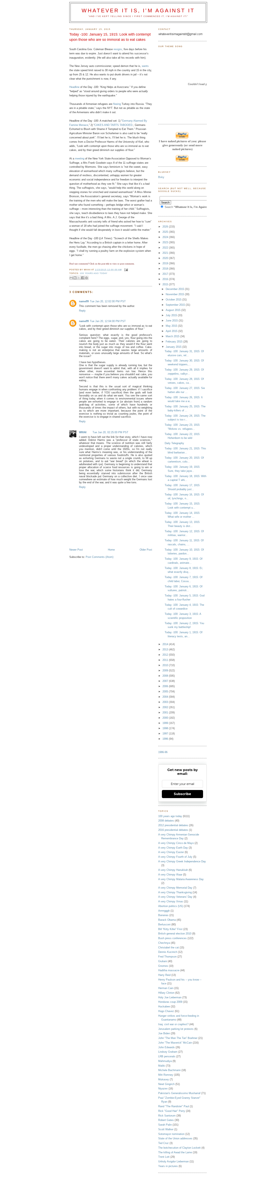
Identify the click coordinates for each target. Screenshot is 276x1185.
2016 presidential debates (173, 829)
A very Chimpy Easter (171, 852)
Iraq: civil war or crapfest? (173, 1024)
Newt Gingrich (166, 1084)
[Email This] (71, 278)
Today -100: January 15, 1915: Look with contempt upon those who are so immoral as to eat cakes (110, 36)
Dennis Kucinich (167, 951)
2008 (165, 675)
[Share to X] (79, 278)
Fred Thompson (167, 956)
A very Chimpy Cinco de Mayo (176, 843)
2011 (165, 659)
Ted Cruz (163, 1143)
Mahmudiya (165, 1061)
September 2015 (176, 304)
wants (145, 65)
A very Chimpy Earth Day (173, 847)
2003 (165, 702)
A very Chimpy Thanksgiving (175, 892)
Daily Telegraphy (174, 443)
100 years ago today (93, 273)
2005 (165, 691)
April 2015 (172, 331)
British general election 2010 (174, 933)
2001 (165, 712)
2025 (165, 231)
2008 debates (166, 820)
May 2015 (172, 325)
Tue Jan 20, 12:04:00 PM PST (108, 321)
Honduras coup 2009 (170, 1001)
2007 (165, 681)
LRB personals (166, 1056)
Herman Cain (165, 988)
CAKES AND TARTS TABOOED (113, 124)
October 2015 (174, 299)
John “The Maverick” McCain (175, 1042)
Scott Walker (165, 1129)
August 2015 (173, 310)
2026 (165, 226)
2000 (165, 717)
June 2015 (172, 320)
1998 (165, 728)
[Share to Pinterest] (86, 278)
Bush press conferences (172, 938)
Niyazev (163, 1088)
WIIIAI (82, 432)
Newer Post (76, 549)
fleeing (117, 103)
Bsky (161, 177)
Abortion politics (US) (170, 906)
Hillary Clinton (166, 992)
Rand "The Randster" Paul (173, 1106)
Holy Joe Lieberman (169, 997)
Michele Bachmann (169, 1070)
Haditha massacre (168, 970)
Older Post (146, 549)
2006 (165, 686)
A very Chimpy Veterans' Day (175, 896)
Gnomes (163, 965)
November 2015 (175, 294)
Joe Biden (164, 1033)
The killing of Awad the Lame (175, 1152)
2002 (165, 707)
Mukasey (163, 1079)
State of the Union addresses (175, 1138)
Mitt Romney (165, 1074)
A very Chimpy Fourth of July (175, 856)
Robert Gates (166, 1120)
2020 (165, 258)
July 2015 (172, 315)
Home (111, 549)
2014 (165, 644)
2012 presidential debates (173, 825)
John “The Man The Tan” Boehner (177, 1038)
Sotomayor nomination (171, 1133)
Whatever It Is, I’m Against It (138, 10)
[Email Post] (125, 270)
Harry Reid (164, 974)
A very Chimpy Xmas (170, 901)
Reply (82, 310)
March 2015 (173, 336)
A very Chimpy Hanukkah (173, 869)
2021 (165, 252)
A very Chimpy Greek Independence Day (182, 861)
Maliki (161, 1065)
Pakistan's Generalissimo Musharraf (179, 1093)
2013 (165, 649)
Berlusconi (164, 924)
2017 (165, 273)
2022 (165, 247)
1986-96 (162, 752)
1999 (165, 723)
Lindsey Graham (167, 1051)
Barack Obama (167, 919)
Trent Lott (164, 1156)
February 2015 (174, 341)
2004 (165, 696)
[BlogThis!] (75, 278)
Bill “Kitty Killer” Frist (170, 929)
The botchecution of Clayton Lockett (179, 1147)
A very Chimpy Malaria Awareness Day (181, 879)
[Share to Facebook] (83, 278)
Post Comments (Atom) (99, 556)
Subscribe (182, 794)
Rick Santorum (167, 1115)
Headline (74, 86)
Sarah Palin (165, 1124)
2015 (165, 284)
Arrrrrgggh (164, 910)
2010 (165, 665)
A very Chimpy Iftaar (170, 874)
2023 (165, 242)
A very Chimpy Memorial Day (175, 887)
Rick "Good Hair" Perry (171, 1110)
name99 (84, 301)
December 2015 (175, 289)
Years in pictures (168, 1166)
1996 (165, 738)
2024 (165, 237)
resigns (118, 49)
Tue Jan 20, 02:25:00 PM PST (110, 432)
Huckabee (164, 1006)
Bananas (163, 915)
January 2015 (174, 346)
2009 (165, 670)
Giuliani (162, 961)
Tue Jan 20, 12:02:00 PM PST (108, 301)
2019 (165, 263)
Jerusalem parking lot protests (176, 1028)
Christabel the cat (168, 947)
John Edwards (166, 1047)
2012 (165, 654)
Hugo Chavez (166, 1011)
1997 (165, 733)
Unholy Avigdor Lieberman (173, 1161)
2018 (165, 268)
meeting (79, 158)
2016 (165, 279)
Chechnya (164, 942)
